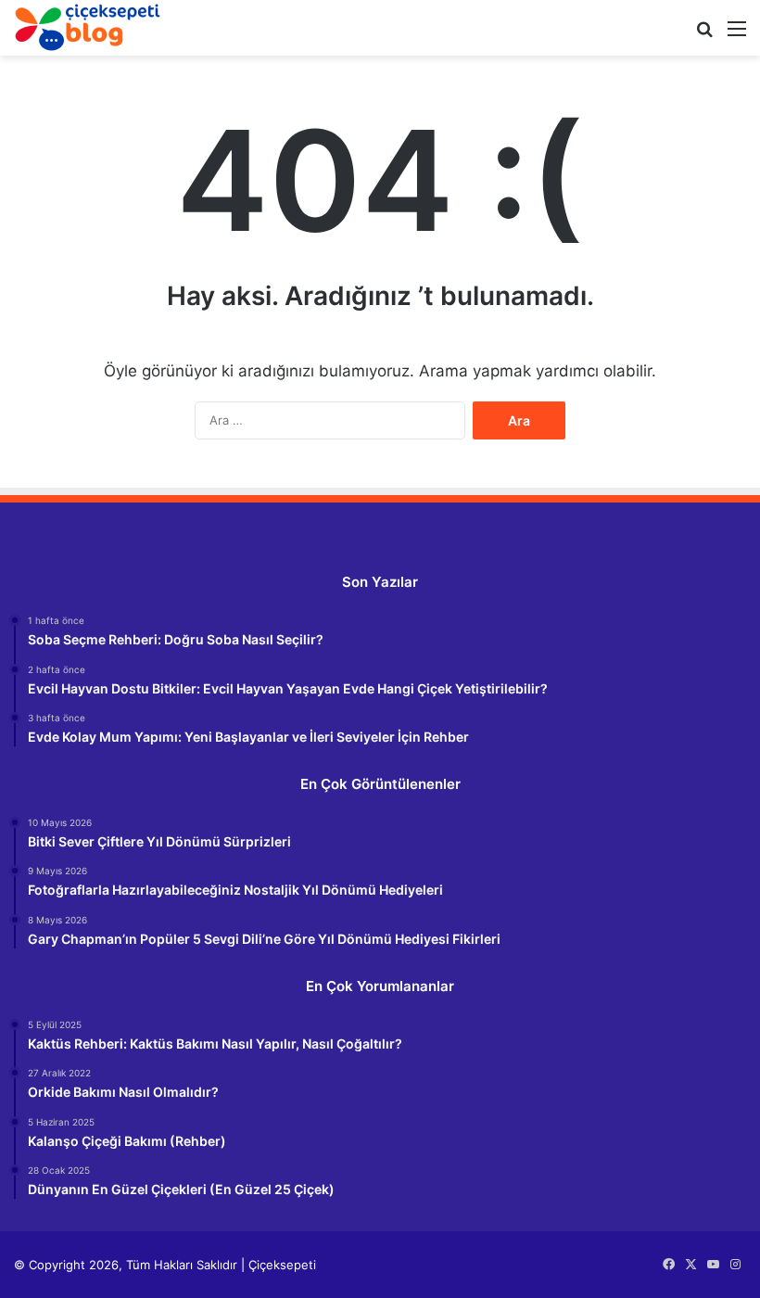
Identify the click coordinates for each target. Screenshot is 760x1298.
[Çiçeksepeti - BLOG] (88, 27)
